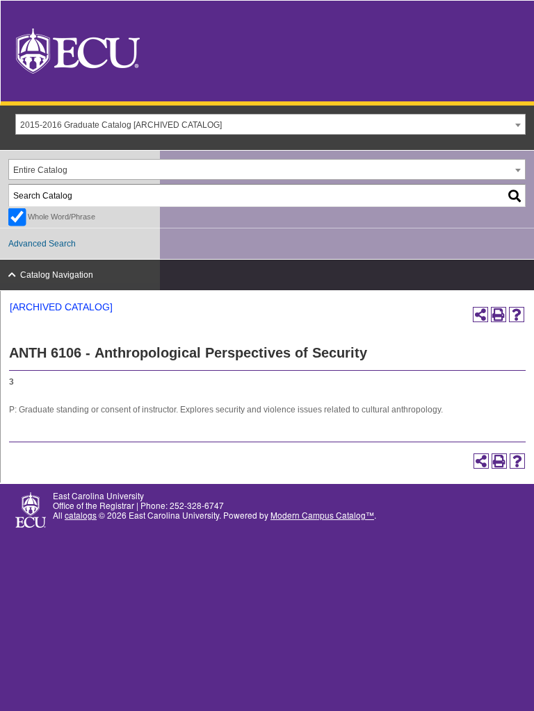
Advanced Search (42, 244)
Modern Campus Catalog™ (322, 515)
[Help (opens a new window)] (516, 314)
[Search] (515, 195)
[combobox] (270, 124)
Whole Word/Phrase (61, 216)
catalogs (81, 515)
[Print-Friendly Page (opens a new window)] (498, 314)
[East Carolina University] (78, 50)
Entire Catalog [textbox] (40, 170)
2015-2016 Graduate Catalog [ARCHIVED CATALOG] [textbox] (121, 125)
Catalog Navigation (56, 275)
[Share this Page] (480, 314)
